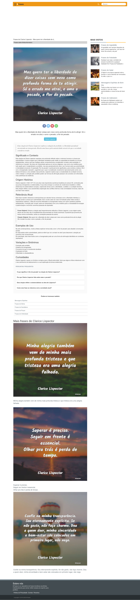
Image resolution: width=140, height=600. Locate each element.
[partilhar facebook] (44, 126)
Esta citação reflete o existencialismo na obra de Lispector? (36, 282)
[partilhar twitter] (48, 126)
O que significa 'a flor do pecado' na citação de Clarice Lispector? (38, 272)
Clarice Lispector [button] (50, 139)
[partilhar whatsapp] (56, 126)
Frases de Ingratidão (109, 45)
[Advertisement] (70, 21)
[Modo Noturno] (98, 4)
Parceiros (36, 593)
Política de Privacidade (20, 593)
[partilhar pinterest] (52, 126)
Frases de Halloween (109, 98)
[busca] (124, 4)
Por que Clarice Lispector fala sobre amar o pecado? (34, 277)
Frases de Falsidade (109, 58)
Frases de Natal (107, 70)
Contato (30, 593)
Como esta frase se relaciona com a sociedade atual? (34, 288)
